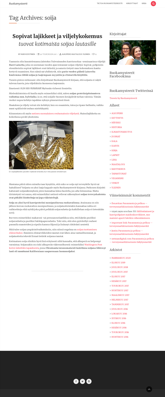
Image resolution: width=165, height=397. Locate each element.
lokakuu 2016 (119, 313)
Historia (117, 127)
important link (119, 222)
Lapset (115, 155)
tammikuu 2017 (120, 304)
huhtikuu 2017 (120, 290)
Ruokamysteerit (18, 3)
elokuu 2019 (118, 262)
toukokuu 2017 (120, 285)
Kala (114, 141)
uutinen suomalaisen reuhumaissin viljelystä (55, 113)
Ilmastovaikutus (122, 132)
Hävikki (116, 122)
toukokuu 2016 (120, 332)
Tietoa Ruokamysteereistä (109, 3)
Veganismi (117, 178)
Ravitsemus (118, 169)
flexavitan (117, 203)
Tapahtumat (119, 173)
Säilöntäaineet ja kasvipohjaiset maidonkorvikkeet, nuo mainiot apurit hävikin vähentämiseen (132, 214)
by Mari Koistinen (26, 54)
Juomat (116, 136)
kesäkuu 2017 (119, 281)
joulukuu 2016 (120, 309)
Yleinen (86, 54)
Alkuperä (66, 54)
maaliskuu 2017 (120, 295)
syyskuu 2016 (119, 318)
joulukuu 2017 (120, 272)
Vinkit (115, 183)
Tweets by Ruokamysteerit (123, 98)
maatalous (76, 54)
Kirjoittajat (132, 3)
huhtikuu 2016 (120, 337)
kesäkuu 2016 (119, 327)
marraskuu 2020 (121, 258)
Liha (114, 159)
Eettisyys (117, 118)
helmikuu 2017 (120, 299)
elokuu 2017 (118, 276)
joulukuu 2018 (120, 267)
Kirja (144, 3)
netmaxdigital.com (121, 238)
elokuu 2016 (118, 323)
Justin (115, 230)
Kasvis (115, 146)
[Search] (153, 3)
